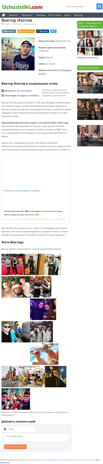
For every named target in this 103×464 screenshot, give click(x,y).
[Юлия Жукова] (90, 54)
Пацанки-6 (26, 15)
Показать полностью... (88, 57)
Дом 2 (68, 15)
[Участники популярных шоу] (22, 7)
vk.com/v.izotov (24, 90)
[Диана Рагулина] (90, 37)
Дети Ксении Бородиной (89, 139)
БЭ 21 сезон (55, 15)
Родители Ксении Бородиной (86, 114)
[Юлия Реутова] (98, 37)
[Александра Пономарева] (81, 37)
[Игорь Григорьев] (98, 54)
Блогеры (40, 15)
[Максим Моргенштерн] (81, 46)
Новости (13, 15)
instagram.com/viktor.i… (29, 95)
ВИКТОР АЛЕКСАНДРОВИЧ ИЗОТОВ (31, 219)
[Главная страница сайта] (3, 15)
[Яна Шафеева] (81, 54)
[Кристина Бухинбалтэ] (98, 46)
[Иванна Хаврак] (90, 46)
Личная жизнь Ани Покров (87, 88)
